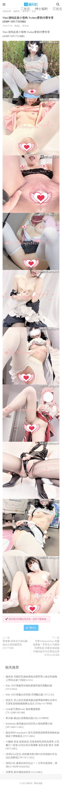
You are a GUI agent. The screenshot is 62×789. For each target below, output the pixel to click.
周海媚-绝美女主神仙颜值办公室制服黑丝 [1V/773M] (15, 644)
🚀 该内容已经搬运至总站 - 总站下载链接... (26, 619)
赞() (32, 628)
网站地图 (38, 783)
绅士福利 (41, 9)
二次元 (25, 9)
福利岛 (31, 4)
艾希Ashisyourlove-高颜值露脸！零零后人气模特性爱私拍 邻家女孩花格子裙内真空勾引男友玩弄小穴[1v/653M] (46, 648)
